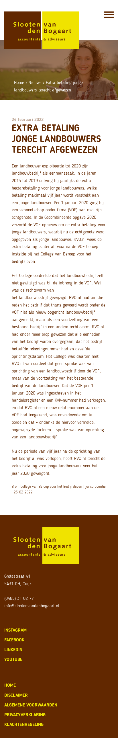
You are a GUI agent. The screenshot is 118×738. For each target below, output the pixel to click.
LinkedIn (13, 649)
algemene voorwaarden (30, 705)
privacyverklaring (25, 714)
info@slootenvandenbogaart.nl (31, 605)
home (10, 685)
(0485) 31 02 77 (19, 598)
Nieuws (35, 82)
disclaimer (16, 695)
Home (19, 82)
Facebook (14, 640)
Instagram (15, 630)
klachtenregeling (24, 724)
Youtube (13, 659)
